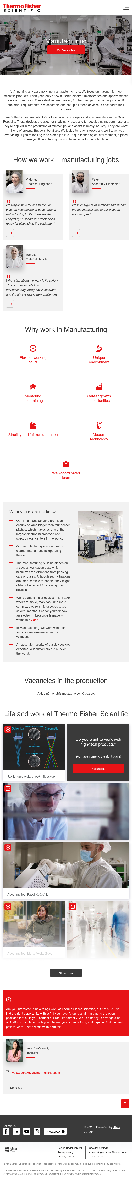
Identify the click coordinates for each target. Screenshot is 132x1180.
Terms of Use (96, 1156)
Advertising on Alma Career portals (108, 1152)
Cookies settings (98, 1147)
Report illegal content (70, 1147)
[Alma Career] (12, 1150)
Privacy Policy (66, 1156)
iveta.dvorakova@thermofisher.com (36, 1072)
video (34, 619)
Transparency (66, 1152)
